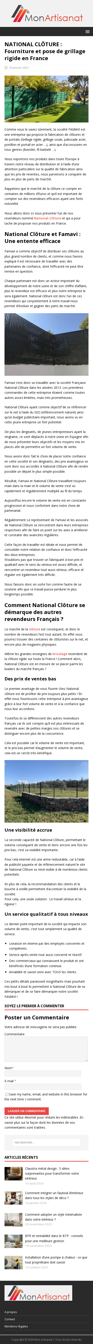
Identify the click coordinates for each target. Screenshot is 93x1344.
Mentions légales (16, 1326)
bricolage (60, 654)
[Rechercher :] (46, 1142)
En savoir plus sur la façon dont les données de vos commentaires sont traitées (44, 1122)
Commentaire (15, 1034)
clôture (34, 629)
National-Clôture (47, 218)
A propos (11, 1312)
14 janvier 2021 (19, 68)
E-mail (9, 1081)
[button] (87, 31)
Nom (8, 1068)
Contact (10, 1319)
